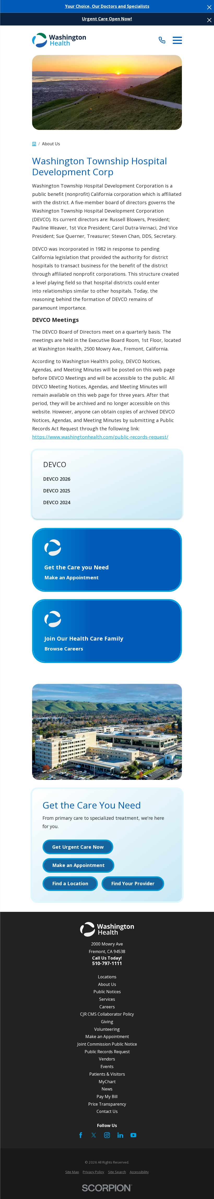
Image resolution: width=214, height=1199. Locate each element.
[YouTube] (133, 1135)
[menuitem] (107, 479)
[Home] (59, 40)
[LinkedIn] (120, 1135)
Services (107, 999)
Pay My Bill (107, 1096)
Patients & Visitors (107, 1074)
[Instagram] (107, 1135)
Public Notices (107, 992)
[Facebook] (81, 1135)
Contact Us (107, 1111)
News (107, 1089)
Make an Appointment (107, 1036)
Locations (107, 977)
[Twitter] (94, 1135)
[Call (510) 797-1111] (162, 40)
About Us (107, 984)
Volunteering (107, 1029)
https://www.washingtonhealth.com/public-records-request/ (100, 437)
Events (107, 1066)
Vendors (107, 1059)
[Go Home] (34, 144)
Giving (107, 1022)
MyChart (107, 1081)
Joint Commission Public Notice (107, 1044)
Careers (107, 1007)
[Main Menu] (177, 40)
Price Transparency (107, 1104)
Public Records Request (107, 1052)
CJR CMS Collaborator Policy (107, 1014)
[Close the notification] (209, 7)
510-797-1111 (107, 963)
